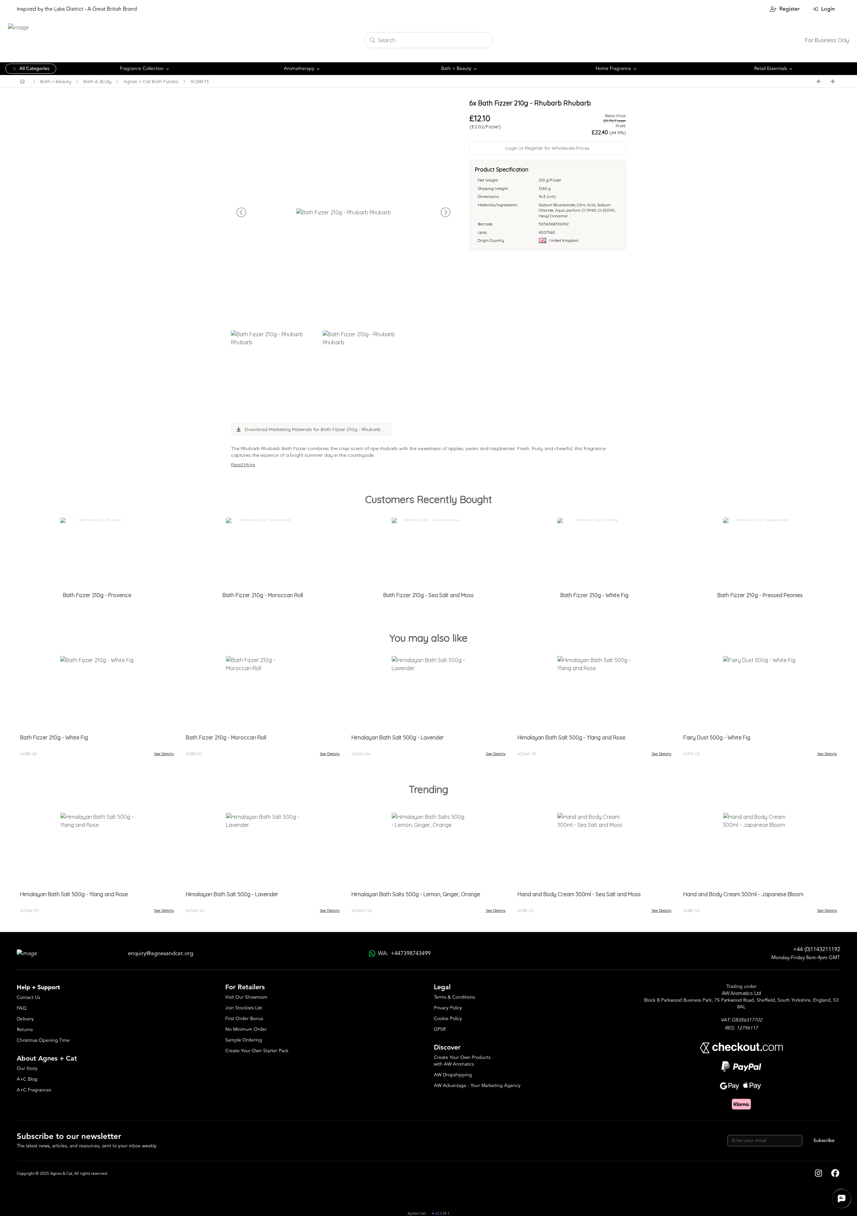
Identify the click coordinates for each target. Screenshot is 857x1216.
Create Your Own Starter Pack (257, 1050)
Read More (243, 464)
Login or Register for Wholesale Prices (547, 148)
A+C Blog (27, 1079)
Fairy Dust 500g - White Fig (716, 737)
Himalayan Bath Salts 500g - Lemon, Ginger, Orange (416, 894)
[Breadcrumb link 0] (22, 81)
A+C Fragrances (34, 1089)
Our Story (27, 1068)
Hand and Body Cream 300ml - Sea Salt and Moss (579, 894)
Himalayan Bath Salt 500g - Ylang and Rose (571, 737)
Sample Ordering (243, 1040)
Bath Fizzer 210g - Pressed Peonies (760, 595)
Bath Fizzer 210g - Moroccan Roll (263, 595)
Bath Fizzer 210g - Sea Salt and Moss (428, 595)
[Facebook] (835, 1173)
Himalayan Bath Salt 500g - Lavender (398, 737)
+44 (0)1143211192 (816, 949)
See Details (164, 753)
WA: (404, 953)
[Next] (832, 81)
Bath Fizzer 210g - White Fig (594, 595)
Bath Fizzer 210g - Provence (97, 595)
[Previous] (818, 81)
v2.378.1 (442, 1213)
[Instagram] (818, 1173)
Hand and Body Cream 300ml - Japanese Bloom (743, 894)
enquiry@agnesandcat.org (160, 953)
